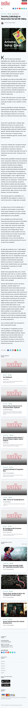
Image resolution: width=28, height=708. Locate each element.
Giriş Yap (24, 3)
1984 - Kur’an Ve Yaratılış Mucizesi (13, 499)
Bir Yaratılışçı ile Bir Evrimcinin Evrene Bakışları (12, 529)
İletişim (2, 672)
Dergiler (3, 663)
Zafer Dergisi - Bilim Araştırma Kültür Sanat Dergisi (13, 705)
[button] (1, 8)
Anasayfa (3, 661)
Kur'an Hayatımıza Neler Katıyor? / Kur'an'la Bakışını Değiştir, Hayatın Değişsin (13, 439)
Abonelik (3, 668)
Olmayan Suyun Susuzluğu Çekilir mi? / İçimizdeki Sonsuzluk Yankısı (13, 566)
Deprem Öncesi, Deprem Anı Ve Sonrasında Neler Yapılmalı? (12, 406)
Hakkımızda (3, 670)
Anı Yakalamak (7, 377)
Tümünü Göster (24, 544)
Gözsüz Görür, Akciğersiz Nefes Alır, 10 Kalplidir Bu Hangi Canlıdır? (14, 594)
